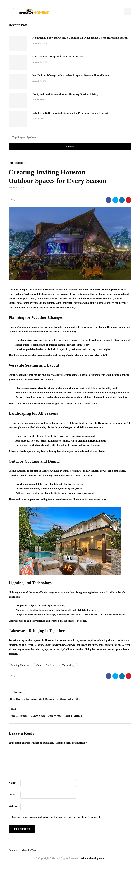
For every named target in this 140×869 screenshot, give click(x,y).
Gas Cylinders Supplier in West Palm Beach (57, 56)
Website (13, 806)
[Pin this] (128, 200)
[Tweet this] (115, 200)
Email (13, 794)
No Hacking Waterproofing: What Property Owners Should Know (70, 75)
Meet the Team (29, 850)
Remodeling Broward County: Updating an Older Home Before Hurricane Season (80, 37)
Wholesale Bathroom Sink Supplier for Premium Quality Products (70, 112)
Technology (68, 665)
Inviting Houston (20, 665)
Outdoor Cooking (45, 665)
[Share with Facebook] (108, 200)
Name (13, 782)
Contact (13, 850)
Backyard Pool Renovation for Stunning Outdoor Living (65, 94)
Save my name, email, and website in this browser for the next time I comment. (56, 816)
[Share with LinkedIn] (122, 200)
